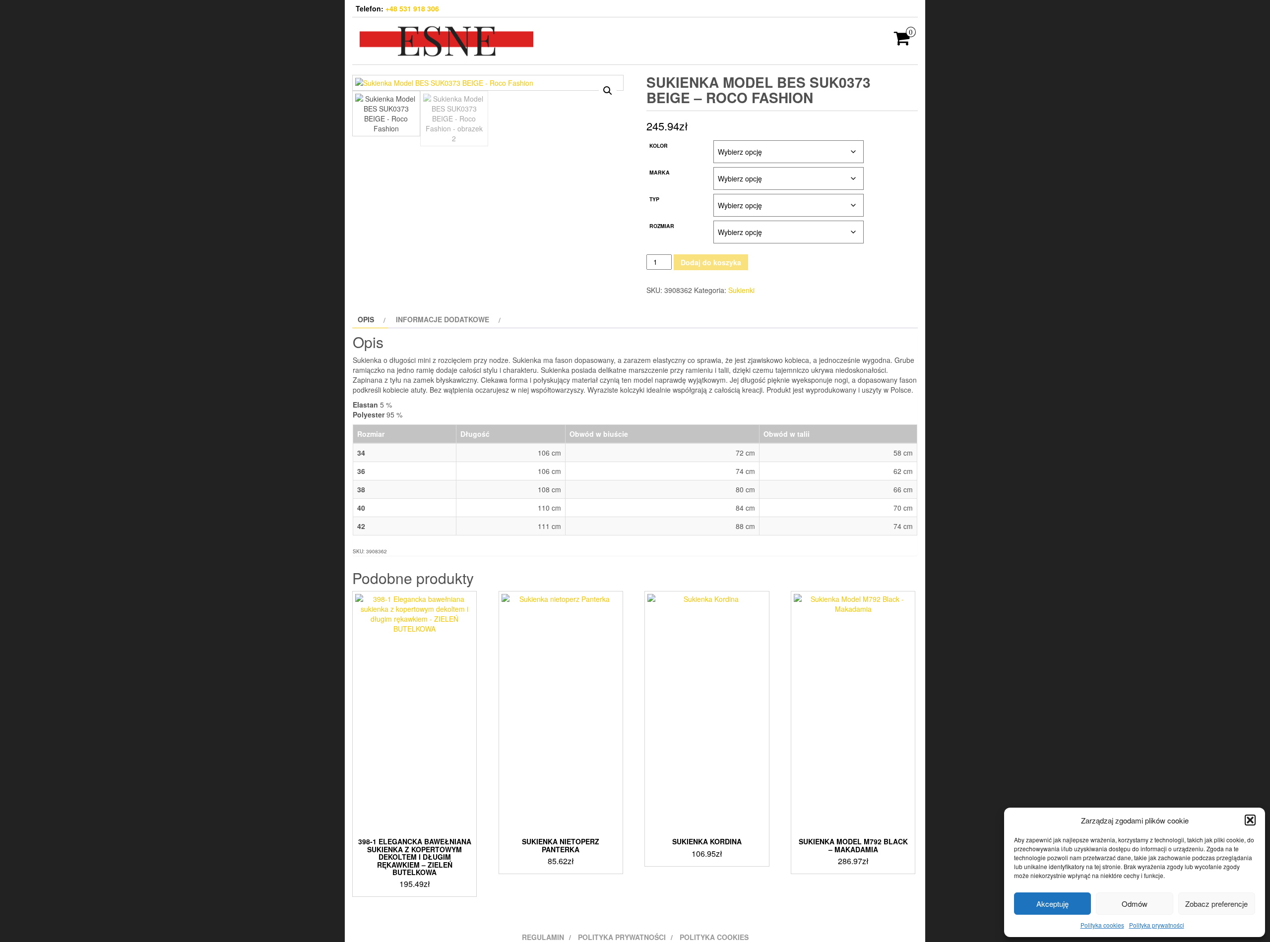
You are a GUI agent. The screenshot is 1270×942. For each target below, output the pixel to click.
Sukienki (741, 290)
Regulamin (543, 937)
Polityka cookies (1102, 925)
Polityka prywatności (1156, 925)
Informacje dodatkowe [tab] (442, 319)
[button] (1250, 820)
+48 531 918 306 (412, 8)
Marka (659, 172)
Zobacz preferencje (1216, 903)
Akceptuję (1052, 903)
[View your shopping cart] (902, 41)
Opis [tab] (366, 319)
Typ (654, 199)
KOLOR (658, 145)
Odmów (1134, 903)
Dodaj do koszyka (711, 262)
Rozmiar (661, 226)
